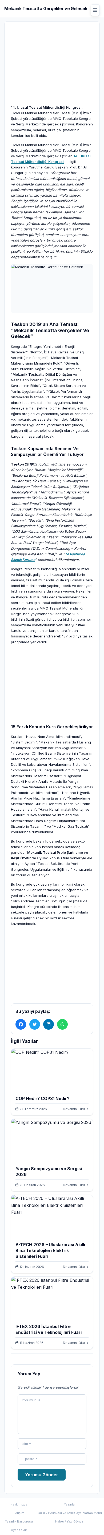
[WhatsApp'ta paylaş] (62, 1024)
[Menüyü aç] (95, 10)
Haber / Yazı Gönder (70, 1521)
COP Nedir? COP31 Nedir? (42, 1098)
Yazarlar (70, 1504)
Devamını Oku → (76, 1109)
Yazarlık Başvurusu (19, 1521)
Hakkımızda (18, 1504)
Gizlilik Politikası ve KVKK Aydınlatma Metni (70, 1513)
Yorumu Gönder (41, 1474)
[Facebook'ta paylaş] (20, 1024)
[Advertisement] (52, 73)
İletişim (19, 1513)
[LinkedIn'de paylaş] (48, 1024)
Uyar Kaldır (19, 1530)
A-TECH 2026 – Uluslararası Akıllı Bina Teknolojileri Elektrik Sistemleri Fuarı (50, 1250)
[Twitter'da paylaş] (34, 1024)
